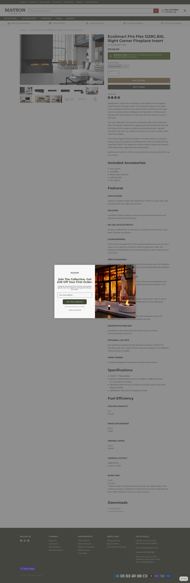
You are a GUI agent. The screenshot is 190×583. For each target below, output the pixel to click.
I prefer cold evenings (74, 310)
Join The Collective (74, 302)
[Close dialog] (133, 267)
